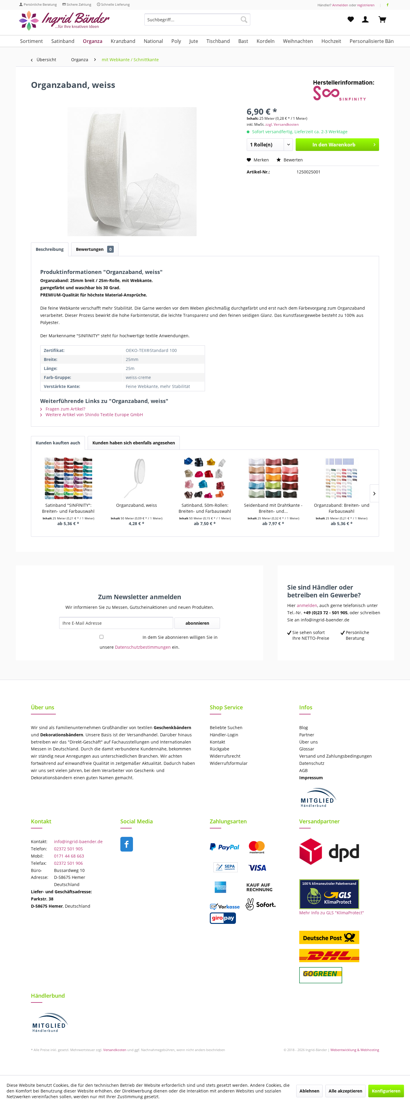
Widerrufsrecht (225, 756)
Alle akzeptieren (345, 1091)
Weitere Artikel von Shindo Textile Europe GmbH (93, 414)
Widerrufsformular (229, 763)
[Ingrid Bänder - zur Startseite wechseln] (64, 21)
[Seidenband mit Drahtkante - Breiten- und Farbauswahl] (273, 478)
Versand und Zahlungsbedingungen (335, 756)
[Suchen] (244, 20)
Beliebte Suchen (226, 727)
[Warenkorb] (385, 20)
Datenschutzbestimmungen (143, 647)
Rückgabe (219, 749)
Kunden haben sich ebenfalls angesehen (133, 443)
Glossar (306, 749)
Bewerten (292, 160)
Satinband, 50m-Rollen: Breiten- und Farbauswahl (205, 508)
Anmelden (340, 5)
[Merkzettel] (351, 20)
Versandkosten (114, 1049)
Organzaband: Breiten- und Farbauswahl (341, 508)
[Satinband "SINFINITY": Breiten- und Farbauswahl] (68, 478)
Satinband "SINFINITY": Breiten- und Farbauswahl (68, 508)
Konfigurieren (386, 1091)
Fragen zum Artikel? (64, 409)
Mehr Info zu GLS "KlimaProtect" (331, 912)
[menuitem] (197, 22)
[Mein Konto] (366, 20)
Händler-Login (224, 735)
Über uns (308, 742)
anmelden (307, 605)
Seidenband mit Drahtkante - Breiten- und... (273, 508)
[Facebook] (387, 5)
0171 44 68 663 (69, 856)
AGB (303, 770)
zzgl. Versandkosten (282, 124)
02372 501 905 (68, 849)
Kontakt (217, 742)
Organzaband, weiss (136, 505)
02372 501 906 (68, 863)
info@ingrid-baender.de (78, 841)
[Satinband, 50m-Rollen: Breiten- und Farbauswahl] (205, 478)
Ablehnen (309, 1091)
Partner (306, 735)
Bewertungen (94, 249)
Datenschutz (311, 763)
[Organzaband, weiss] (137, 478)
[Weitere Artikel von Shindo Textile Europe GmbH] (346, 90)
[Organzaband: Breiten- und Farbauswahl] (341, 478)
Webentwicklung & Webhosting (354, 1049)
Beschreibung (50, 249)
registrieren (366, 5)
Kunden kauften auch (58, 443)
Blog (303, 727)
